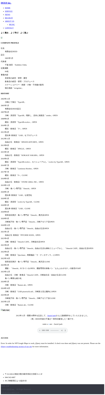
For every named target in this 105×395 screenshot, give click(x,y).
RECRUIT (9, 18)
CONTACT (9, 28)
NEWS (7, 15)
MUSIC (12, 25)
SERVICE (9, 11)
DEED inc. (6, 3)
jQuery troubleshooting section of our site (16, 347)
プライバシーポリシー (10, 393)
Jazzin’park (51, 316)
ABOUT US (9, 21)
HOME (7, 8)
